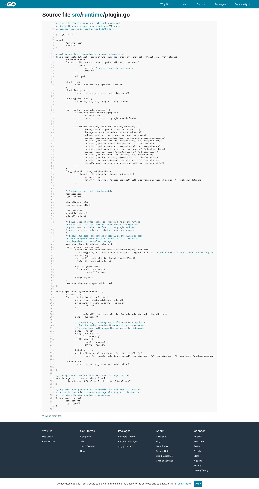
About (160, 430)
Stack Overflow (87, 446)
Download (161, 436)
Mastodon (199, 441)
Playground (85, 436)
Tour (82, 441)
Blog (158, 441)
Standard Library (126, 436)
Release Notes (163, 451)
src (76, 14)
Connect (199, 430)
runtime (92, 14)
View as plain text (52, 415)
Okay (198, 483)
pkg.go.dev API (125, 446)
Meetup (197, 465)
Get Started (87, 430)
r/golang (198, 460)
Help (82, 451)
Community (242, 4)
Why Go (166, 4)
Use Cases (47, 436)
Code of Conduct (164, 460)
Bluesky (198, 436)
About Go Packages (128, 441)
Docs (201, 4)
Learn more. (184, 483)
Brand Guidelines (164, 456)
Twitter (197, 446)
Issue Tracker (162, 446)
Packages (220, 4)
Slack (196, 456)
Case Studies (48, 441)
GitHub (197, 451)
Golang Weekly (201, 470)
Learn (185, 4)
